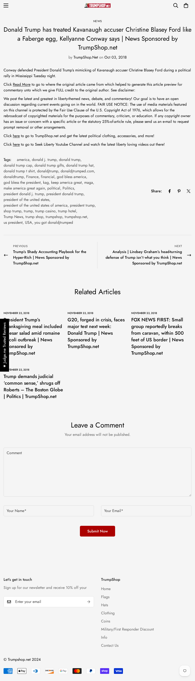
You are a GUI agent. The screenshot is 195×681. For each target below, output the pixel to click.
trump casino (45, 211)
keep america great (66, 182)
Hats (104, 605)
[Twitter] (188, 191)
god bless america (71, 176)
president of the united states (26, 199)
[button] (185, 5)
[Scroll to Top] (185, 655)
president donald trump (64, 194)
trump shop (34, 216)
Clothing (108, 613)
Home (106, 589)
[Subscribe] (88, 601)
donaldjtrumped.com (77, 171)
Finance (32, 176)
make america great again (24, 188)
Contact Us (109, 645)
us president (13, 222)
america (23, 159)
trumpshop (54, 216)
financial (47, 176)
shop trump (12, 211)
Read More (21, 84)
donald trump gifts (49, 165)
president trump (82, 205)
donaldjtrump (47, 171)
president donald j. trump (24, 194)
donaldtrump (14, 176)
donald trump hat (79, 165)
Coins (105, 621)
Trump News (13, 216)
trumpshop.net (76, 216)
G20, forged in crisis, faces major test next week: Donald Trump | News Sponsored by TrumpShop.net (96, 333)
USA (28, 222)
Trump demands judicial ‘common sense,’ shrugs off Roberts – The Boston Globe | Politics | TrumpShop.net (33, 386)
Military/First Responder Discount (127, 629)
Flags (105, 597)
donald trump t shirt (19, 171)
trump (28, 211)
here (16, 136)
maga (88, 182)
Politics (68, 188)
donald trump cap (18, 165)
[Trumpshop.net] (97, 5)
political (53, 188)
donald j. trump (44, 159)
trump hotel (67, 211)
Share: (156, 191)
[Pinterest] (179, 191)
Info (104, 637)
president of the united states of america (36, 205)
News (97, 21)
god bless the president (22, 182)
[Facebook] (169, 191)
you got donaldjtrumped (53, 222)
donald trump (69, 159)
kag (46, 182)
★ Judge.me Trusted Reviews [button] (4, 345)
